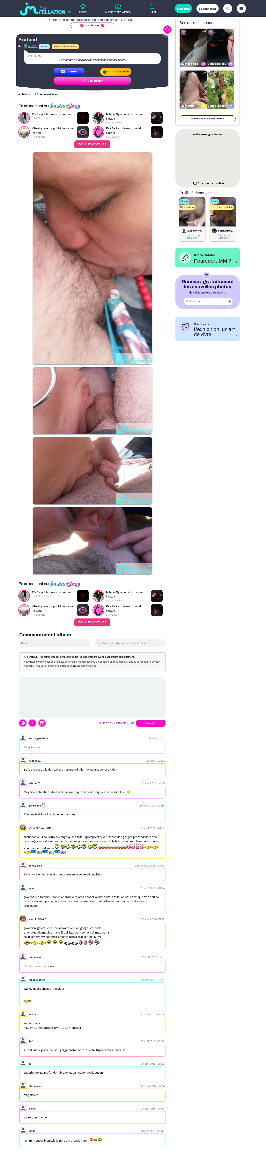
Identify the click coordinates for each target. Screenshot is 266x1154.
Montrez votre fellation (118, 12)
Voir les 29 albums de (207, 118)
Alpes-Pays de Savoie (65, 46)
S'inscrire (183, 8)
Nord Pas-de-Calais (222, 207)
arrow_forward (229, 301)
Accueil (83, 12)
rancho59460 (37, 919)
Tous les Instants (92, 144)
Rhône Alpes (187, 207)
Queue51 (35, 760)
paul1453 (35, 805)
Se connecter (208, 8)
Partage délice (38, 738)
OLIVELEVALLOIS (40, 828)
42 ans (184, 201)
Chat (153, 12)
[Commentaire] (92, 697)
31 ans (44, 46)
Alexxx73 (35, 783)
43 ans (214, 201)
